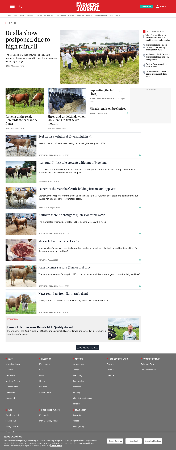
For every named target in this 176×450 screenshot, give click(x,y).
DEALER (42, 260)
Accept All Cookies (153, 441)
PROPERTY (71, 15)
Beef (41, 369)
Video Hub (10, 432)
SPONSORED (12, 319)
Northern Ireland (13, 381)
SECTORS (79, 359)
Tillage (76, 369)
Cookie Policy (56, 445)
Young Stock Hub (13, 426)
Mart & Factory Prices (48, 421)
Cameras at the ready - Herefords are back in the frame (22, 120)
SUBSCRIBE (146, 6)
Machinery (77, 375)
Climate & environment (83, 398)
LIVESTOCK (46, 359)
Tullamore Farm (147, 364)
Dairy (41, 375)
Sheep (42, 381)
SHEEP (22, 15)
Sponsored (10, 398)
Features (110, 364)
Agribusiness (79, 364)
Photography (78, 426)
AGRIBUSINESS (48, 15)
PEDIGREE (89, 15)
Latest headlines (13, 364)
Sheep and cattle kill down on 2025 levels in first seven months (67, 120)
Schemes (9, 369)
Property (77, 386)
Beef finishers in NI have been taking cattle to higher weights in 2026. (72, 143)
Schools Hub (11, 421)
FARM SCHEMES (61, 15)
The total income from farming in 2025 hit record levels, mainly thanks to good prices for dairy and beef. (89, 274)
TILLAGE (39, 15)
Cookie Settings (115, 441)
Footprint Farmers (148, 369)
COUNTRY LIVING (115, 15)
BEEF (9, 15)
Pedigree (43, 386)
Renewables (78, 381)
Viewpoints (10, 375)
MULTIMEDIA (80, 410)
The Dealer (10, 392)
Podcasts (77, 415)
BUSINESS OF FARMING (51, 410)
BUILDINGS (80, 15)
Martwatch (44, 415)
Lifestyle (110, 375)
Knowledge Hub (12, 415)
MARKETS (43, 208)
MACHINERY (30, 15)
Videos (76, 421)
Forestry (76, 404)
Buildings (77, 392)
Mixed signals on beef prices (108, 108)
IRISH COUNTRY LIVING (118, 359)
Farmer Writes (12, 386)
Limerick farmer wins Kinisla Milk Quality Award (40, 327)
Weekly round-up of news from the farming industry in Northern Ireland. (74, 300)
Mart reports (44, 364)
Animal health (45, 392)
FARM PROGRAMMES (151, 359)
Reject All (133, 441)
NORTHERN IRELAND (101, 15)
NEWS (8, 66)
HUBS (10, 410)
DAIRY (16, 15)
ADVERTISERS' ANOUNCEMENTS (103, 99)
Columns (111, 369)
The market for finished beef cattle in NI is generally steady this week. (72, 221)
